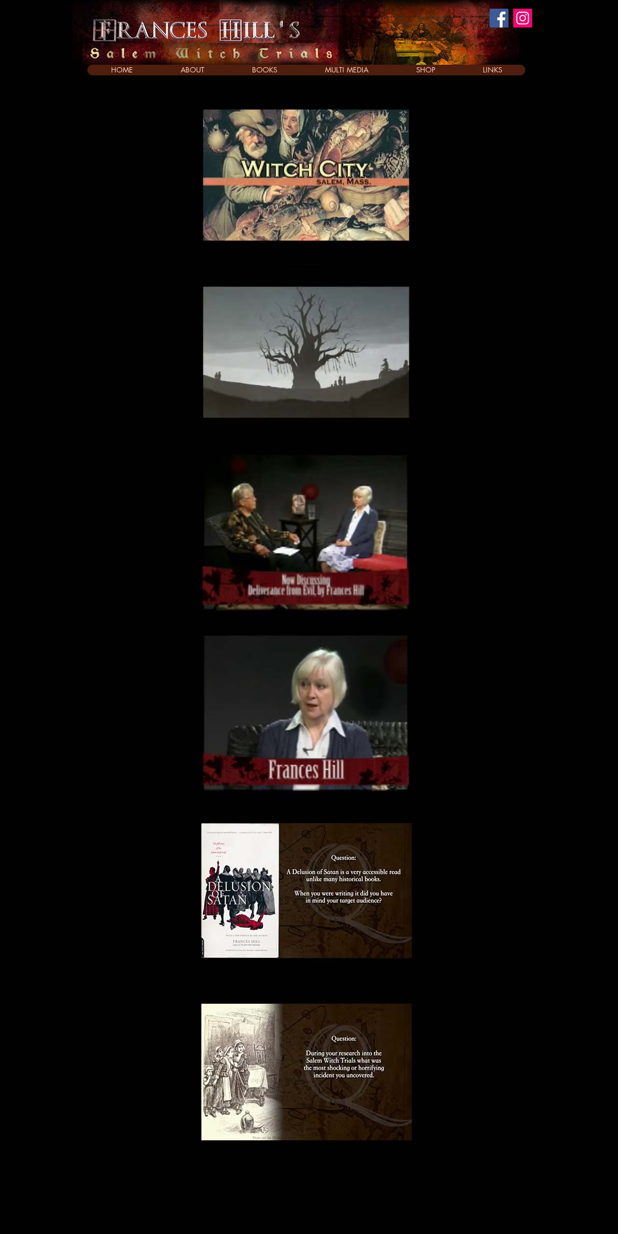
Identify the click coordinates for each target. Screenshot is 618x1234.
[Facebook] (499, 18)
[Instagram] (522, 18)
